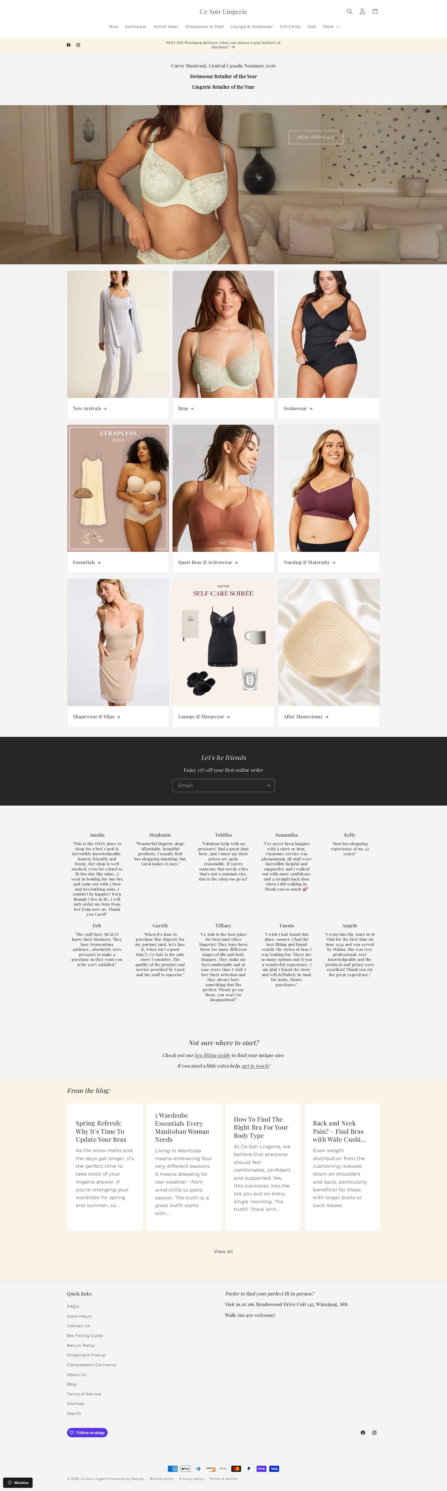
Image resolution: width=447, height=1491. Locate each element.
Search (74, 1413)
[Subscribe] (268, 785)
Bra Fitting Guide (85, 1335)
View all (223, 1251)
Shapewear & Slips (93, 717)
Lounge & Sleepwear (201, 717)
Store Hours (79, 1316)
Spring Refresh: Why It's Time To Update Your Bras (101, 1131)
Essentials (84, 563)
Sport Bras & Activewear (205, 563)
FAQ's (73, 1306)
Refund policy (162, 1479)
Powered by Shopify (126, 1479)
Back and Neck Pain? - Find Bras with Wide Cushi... (339, 1131)
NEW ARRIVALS (316, 137)
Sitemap (76, 1403)
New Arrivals (87, 408)
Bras (183, 408)
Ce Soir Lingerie (94, 1479)
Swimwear (295, 408)
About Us (76, 1374)
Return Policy (81, 1345)
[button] (330, 27)
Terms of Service (84, 1394)
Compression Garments (91, 1364)
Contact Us (78, 1326)
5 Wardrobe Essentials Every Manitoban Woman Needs (182, 1127)
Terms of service (223, 1479)
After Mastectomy (303, 717)
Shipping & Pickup (86, 1355)
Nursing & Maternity (307, 563)
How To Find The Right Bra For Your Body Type (261, 1127)
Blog (72, 1384)
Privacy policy (191, 1479)
